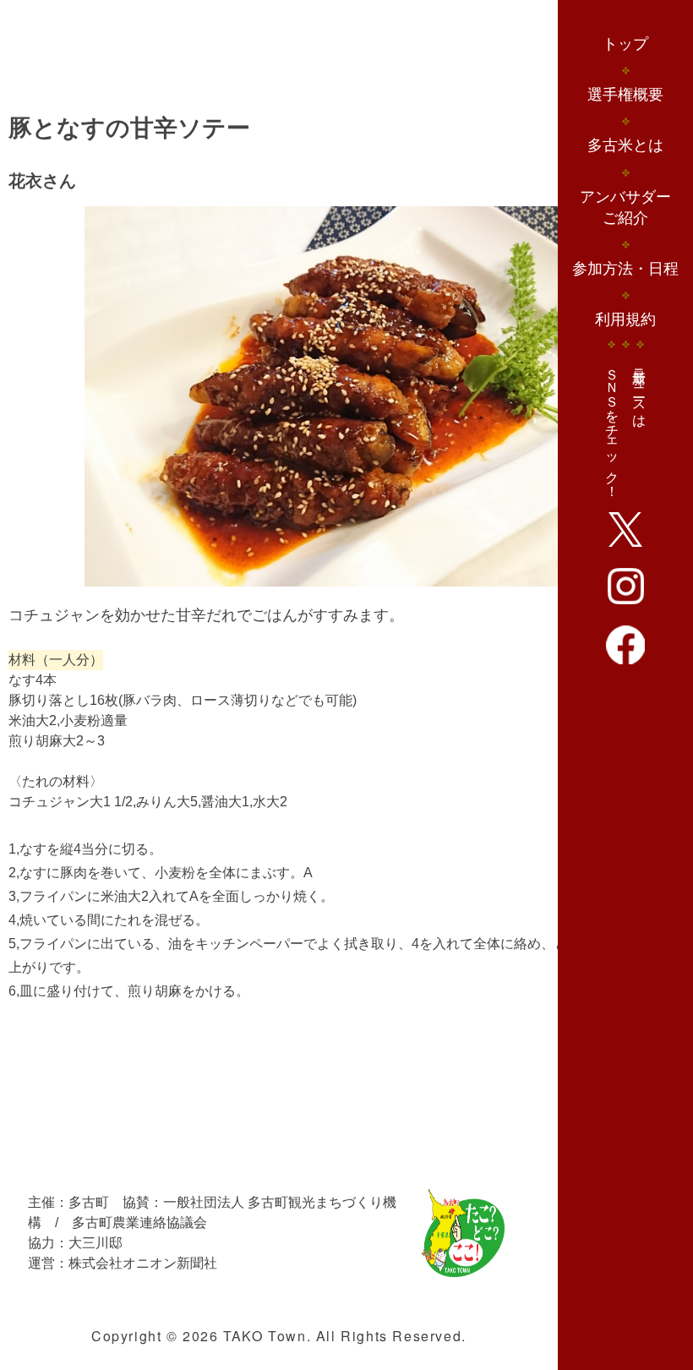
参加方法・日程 (625, 268)
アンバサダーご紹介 (625, 207)
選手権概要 (625, 94)
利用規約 (625, 319)
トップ (625, 43)
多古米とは (625, 145)
